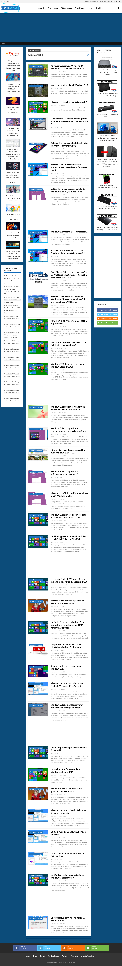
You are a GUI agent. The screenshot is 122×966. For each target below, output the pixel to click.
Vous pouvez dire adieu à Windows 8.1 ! (69, 85)
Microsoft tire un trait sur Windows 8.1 (69, 102)
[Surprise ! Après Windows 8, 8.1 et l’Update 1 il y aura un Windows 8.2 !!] (38, 255)
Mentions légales (53, 956)
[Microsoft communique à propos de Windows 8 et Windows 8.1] (38, 605)
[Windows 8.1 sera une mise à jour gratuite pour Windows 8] (38, 793)
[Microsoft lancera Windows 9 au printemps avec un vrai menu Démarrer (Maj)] (38, 169)
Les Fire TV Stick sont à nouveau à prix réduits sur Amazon (11, 335)
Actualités (41, 8)
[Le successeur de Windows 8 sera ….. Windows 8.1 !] (38, 922)
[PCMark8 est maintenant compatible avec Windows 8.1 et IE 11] (38, 455)
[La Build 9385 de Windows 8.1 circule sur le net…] (38, 836)
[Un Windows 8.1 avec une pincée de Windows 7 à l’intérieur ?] (38, 880)
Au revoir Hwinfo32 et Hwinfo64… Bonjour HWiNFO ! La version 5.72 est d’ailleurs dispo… (13, 154)
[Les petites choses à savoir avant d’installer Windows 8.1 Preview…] (38, 649)
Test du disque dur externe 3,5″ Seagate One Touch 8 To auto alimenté (107, 72)
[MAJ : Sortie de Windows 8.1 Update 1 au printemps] (38, 325)
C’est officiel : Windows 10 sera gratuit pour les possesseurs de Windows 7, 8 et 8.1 (70, 121)
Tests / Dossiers (53, 8)
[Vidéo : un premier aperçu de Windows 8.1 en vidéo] (38, 752)
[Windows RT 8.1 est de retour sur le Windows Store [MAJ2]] (38, 369)
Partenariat (74, 956)
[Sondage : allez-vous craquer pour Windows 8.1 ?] (38, 671)
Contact (8, 1)
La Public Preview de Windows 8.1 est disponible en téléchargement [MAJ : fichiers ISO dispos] (68, 625)
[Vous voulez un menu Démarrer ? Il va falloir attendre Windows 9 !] (38, 347)
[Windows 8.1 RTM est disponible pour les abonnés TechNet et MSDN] (38, 519)
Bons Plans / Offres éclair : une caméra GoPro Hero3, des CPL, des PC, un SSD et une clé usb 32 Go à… (69, 275)
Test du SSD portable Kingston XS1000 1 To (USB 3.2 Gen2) (107, 207)
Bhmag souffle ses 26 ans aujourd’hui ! (12, 318)
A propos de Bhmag (31, 956)
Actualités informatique (36, 66)
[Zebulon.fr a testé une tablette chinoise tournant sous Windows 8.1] (38, 148)
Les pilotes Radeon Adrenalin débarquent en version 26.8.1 (12, 299)
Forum (90, 8)
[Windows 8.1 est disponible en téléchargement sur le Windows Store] (38, 433)
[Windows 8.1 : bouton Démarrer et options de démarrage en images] (38, 709)
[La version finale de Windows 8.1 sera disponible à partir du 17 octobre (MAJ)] (38, 584)
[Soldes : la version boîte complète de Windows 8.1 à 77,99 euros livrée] (38, 194)
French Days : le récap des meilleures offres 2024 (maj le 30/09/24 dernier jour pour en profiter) (13, 177)
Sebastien (9, 276)
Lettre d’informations (87, 956)
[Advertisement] (61, 27)
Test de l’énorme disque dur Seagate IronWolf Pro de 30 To (107, 186)
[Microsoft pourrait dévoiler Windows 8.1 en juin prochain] (38, 815)
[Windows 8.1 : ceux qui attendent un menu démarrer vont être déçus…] (38, 411)
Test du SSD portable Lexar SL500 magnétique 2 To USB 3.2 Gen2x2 (107, 228)
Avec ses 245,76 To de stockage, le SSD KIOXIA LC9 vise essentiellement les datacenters (13, 89)
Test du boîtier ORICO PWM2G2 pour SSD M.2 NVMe (107, 116)
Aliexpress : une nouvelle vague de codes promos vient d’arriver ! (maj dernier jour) (13, 65)
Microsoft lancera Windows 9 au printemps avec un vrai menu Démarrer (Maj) (69, 167)
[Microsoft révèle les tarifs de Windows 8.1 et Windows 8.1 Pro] (38, 498)
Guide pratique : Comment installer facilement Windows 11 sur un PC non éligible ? (107, 138)
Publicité (64, 956)
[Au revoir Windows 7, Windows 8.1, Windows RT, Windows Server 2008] (38, 70)
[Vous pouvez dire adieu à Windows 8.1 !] (38, 90)
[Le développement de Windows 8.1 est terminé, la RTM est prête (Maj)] (38, 541)
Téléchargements (66, 8)
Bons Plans (99, 8)
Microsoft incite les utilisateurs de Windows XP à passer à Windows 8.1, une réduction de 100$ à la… (68, 299)
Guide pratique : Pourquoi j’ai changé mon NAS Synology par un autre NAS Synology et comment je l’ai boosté (107, 162)
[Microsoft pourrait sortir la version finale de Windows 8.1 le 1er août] (38, 688)
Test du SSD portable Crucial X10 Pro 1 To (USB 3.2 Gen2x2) (107, 94)
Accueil (3, 1)
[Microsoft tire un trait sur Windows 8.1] (38, 107)
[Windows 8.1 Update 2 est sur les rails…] (38, 236)
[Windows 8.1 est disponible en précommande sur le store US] (38, 476)
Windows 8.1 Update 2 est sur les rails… (69, 231)
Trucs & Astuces (80, 8)
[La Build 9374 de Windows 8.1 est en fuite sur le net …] (38, 858)
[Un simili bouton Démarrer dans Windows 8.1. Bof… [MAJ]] (38, 774)
